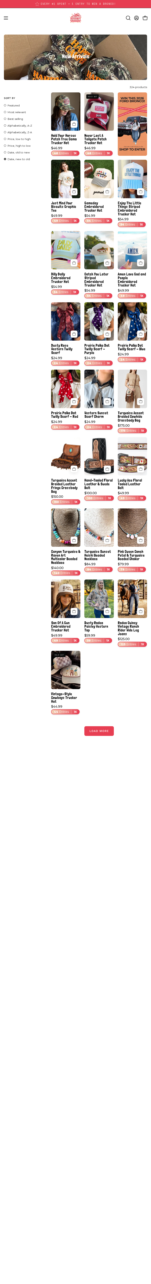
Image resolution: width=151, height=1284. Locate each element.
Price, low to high (19, 139)
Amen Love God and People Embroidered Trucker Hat (132, 279)
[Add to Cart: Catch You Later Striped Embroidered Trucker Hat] (107, 262)
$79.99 (130, 567)
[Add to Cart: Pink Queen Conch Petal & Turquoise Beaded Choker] (140, 540)
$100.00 (97, 495)
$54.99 (97, 218)
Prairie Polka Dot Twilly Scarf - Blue (131, 347)
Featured (13, 105)
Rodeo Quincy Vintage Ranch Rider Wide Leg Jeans (128, 628)
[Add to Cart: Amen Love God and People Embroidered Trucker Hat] (140, 262)
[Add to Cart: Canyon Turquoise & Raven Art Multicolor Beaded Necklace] (74, 540)
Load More (99, 731)
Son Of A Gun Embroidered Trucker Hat (60, 626)
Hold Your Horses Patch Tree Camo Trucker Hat (64, 139)
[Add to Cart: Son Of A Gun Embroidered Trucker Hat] (74, 611)
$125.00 (131, 641)
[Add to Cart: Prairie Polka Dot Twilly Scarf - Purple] (107, 334)
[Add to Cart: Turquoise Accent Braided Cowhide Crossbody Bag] (140, 401)
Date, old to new (18, 152)
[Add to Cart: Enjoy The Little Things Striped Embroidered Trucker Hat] (140, 191)
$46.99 (64, 151)
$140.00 (64, 570)
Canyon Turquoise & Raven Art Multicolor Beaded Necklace (65, 557)
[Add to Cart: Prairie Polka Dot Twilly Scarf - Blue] (140, 334)
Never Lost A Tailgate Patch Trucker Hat (95, 139)
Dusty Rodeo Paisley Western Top (96, 626)
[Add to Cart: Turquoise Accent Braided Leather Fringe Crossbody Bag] (74, 469)
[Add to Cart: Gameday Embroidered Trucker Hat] (107, 191)
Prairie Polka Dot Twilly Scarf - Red (64, 414)
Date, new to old (18, 159)
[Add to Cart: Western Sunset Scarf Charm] (107, 401)
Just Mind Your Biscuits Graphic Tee (63, 206)
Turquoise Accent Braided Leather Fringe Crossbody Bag (64, 485)
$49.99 (64, 218)
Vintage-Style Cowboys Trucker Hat (64, 697)
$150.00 (64, 499)
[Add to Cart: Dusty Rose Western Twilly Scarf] (74, 334)
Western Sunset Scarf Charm (96, 414)
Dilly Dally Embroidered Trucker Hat (60, 277)
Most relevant (16, 112)
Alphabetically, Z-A (19, 132)
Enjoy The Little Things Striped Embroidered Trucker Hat (129, 208)
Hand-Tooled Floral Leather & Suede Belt (98, 483)
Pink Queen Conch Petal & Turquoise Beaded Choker (131, 555)
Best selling (15, 118)
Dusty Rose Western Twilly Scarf (61, 349)
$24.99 (64, 360)
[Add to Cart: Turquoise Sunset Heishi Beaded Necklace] (107, 540)
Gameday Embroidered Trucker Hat (94, 206)
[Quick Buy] (74, 191)
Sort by (9, 98)
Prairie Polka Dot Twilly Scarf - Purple (97, 349)
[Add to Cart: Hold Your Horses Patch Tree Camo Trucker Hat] (74, 124)
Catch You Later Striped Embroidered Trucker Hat (96, 279)
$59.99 (96, 638)
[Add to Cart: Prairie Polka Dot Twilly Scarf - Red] (74, 401)
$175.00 (131, 428)
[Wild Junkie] (75, 18)
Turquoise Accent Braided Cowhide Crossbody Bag (131, 416)
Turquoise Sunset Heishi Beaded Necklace (97, 555)
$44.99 (64, 709)
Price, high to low (19, 145)
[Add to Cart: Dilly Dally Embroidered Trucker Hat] (74, 262)
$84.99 (97, 567)
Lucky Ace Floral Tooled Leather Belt (130, 483)
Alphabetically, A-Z (19, 125)
